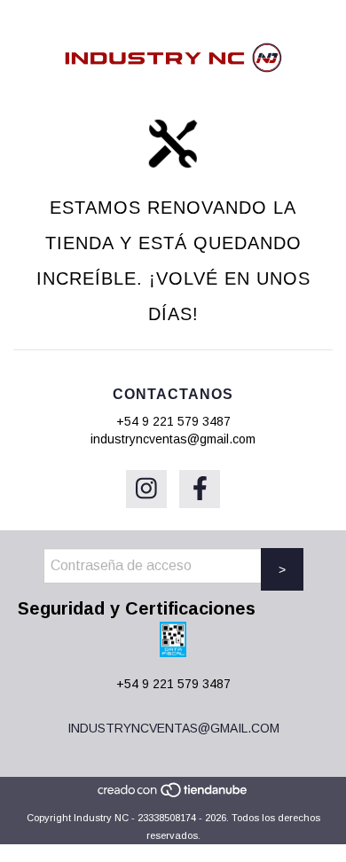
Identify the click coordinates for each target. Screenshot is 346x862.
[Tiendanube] (173, 794)
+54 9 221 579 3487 (173, 421)
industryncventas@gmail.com (173, 439)
